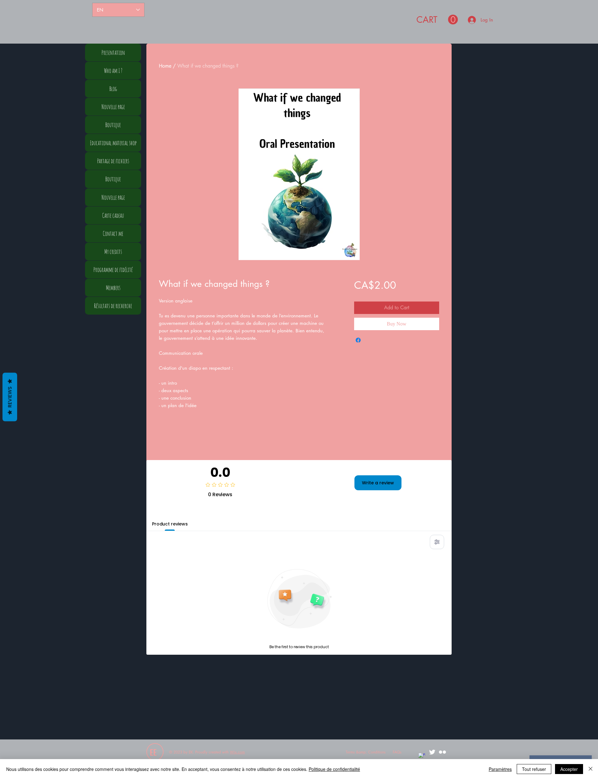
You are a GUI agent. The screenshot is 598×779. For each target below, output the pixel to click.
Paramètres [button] (500, 769)
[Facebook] (421, 756)
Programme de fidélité (113, 269)
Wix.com (237, 752)
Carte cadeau (113, 215)
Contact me (113, 233)
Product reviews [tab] (170, 524)
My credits (113, 251)
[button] (437, 20)
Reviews (9, 396)
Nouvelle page (113, 107)
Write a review (378, 483)
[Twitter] (432, 752)
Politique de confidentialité (334, 769)
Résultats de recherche (113, 306)
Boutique (113, 125)
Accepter (569, 769)
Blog (113, 89)
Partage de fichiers (113, 161)
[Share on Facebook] (358, 340)
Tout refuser (534, 769)
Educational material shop (113, 143)
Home (165, 66)
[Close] (590, 769)
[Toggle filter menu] (437, 542)
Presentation (113, 52)
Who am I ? (113, 70)
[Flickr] (442, 752)
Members (113, 288)
